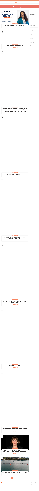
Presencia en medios (32, 14)
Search (37, 25)
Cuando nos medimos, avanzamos (14, 25)
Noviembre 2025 (32, 42)
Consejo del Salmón (16, 488)
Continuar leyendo (15, 47)
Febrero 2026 (31, 38)
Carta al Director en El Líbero (14, 174)
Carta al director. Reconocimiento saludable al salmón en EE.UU (15, 429)
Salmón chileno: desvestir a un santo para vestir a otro (14, 302)
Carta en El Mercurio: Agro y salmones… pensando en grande (14, 238)
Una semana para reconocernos (14, 45)
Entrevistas (31, 15)
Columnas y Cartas (14, 23)
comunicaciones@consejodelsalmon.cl (34, 21)
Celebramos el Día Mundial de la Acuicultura (14, 472)
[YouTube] (20, 0)
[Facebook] (17, 0)
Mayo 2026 (31, 34)
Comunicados (31, 11)
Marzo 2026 (31, 37)
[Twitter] (18, 0)
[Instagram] (19, 0)
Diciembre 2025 (32, 41)
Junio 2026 (31, 33)
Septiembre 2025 (32, 45)
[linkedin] (21, 0)
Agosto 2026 (31, 30)
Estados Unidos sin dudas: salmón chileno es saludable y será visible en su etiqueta (14, 451)
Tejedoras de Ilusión (14, 365)
